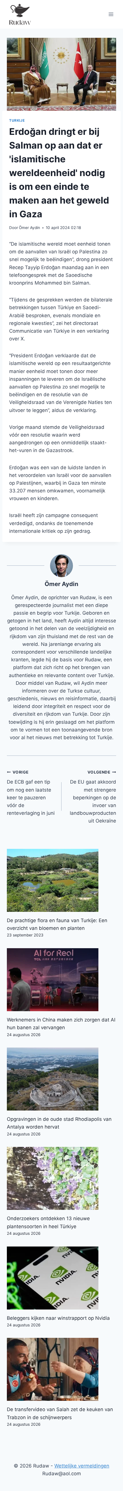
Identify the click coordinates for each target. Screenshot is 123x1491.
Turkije (17, 120)
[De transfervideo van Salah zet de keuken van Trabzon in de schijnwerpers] (61, 1369)
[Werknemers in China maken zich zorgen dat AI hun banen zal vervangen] (61, 979)
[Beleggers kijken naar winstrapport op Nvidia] (61, 1278)
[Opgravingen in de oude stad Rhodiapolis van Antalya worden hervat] (61, 1079)
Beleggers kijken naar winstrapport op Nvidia (58, 1318)
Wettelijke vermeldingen (81, 1466)
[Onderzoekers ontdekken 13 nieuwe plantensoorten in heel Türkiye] (61, 1178)
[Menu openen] (111, 14)
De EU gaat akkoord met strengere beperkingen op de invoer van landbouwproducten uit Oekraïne (93, 797)
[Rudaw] (20, 14)
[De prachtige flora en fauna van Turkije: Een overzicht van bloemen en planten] (61, 880)
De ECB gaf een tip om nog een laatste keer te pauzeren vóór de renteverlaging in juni (31, 793)
